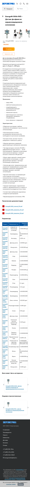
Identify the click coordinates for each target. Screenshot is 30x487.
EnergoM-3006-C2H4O (5, 300)
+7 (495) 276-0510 (8, 452)
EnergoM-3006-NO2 (5, 243)
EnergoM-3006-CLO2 (5, 316)
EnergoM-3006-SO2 (5, 252)
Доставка (5, 440)
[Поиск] (17, 8)
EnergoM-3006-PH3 (5, 270)
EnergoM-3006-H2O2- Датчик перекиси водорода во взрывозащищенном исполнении (15, 387)
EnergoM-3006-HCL (5, 291)
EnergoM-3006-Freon (5, 356)
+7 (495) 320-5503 (8, 455)
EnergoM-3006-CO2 (5, 342)
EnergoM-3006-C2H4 (5, 328)
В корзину (9, 49)
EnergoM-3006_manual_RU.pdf (13, 206)
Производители (7, 432)
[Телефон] (24, 4)
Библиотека (6, 437)
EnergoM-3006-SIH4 (5, 311)
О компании (6, 429)
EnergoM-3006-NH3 (5, 261)
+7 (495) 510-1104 (8, 449)
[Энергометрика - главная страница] (9, 3)
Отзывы (5, 445)
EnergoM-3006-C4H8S (5, 305)
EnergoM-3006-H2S (5, 234)
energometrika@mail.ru (10, 457)
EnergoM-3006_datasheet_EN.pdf (14, 213)
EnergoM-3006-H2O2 (5, 333)
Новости (5, 435)
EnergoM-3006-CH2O (5, 275)
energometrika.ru (20, 469)
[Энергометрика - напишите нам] (27, 4)
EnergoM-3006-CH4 (5, 351)
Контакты (5, 442)
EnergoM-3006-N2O (5, 367)
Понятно (20, 484)
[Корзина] (17, 3)
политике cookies (11, 484)
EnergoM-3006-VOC (5, 361)
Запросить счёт (9, 54)
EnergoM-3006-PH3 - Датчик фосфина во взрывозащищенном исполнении (15, 410)
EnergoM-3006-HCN (5, 322)
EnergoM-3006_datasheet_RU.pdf (14, 209)
